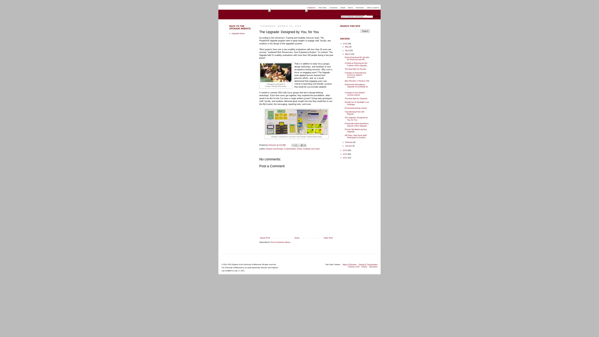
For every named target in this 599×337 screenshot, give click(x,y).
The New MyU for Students (356, 99)
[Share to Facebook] (302, 145)
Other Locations (373, 8)
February (349, 142)
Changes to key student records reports (355, 94)
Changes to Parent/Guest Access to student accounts (355, 75)
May (347, 47)
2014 (345, 150)
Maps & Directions (350, 264)
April (347, 50)
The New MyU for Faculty (355, 69)
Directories (373, 267)
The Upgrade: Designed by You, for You (356, 119)
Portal (299, 149)
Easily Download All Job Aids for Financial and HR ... (357, 58)
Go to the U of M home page (230, 11)
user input (315, 149)
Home (297, 238)
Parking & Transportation (368, 264)
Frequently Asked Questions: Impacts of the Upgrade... (357, 124)
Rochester (360, 8)
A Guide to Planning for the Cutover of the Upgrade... (356, 64)
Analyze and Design (274, 149)
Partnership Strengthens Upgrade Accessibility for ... (356, 86)
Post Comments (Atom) (280, 242)
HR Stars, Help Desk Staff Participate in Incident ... (356, 136)
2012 (345, 158)
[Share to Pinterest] (305, 145)
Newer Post (265, 238)
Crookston (333, 8)
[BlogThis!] (296, 145)
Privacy (364, 267)
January (348, 146)
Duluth (342, 8)
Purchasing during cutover (356, 108)
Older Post (328, 238)
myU (361, 12)
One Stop (373, 12)
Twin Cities (322, 8)
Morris (350, 8)
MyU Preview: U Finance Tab (357, 81)
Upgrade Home (238, 33)
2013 (345, 154)
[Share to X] (299, 145)
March (348, 54)
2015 (345, 44)
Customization (290, 149)
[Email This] (293, 145)
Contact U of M (353, 267)
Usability (306, 149)
